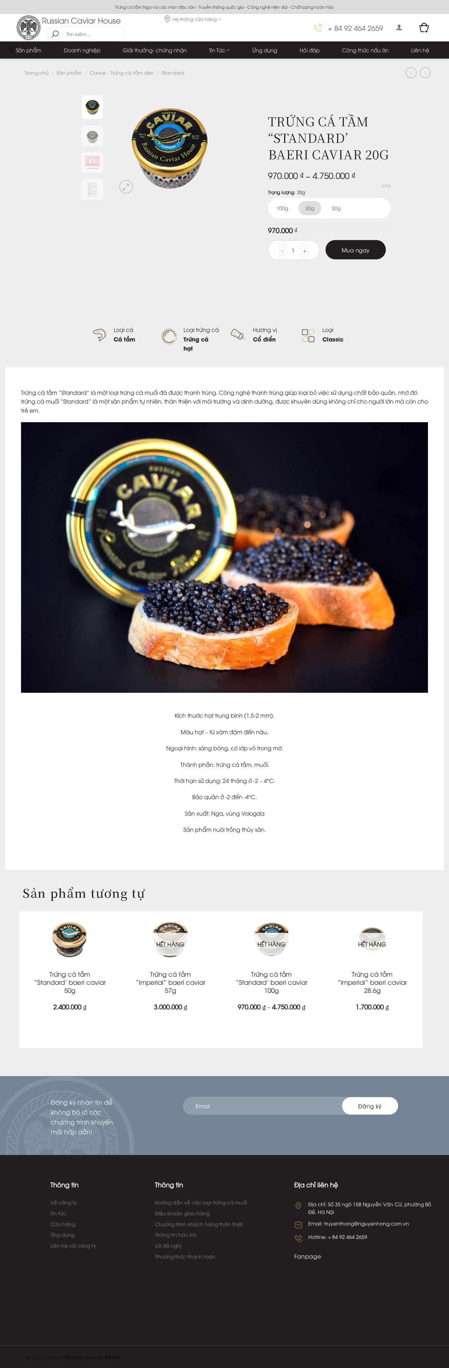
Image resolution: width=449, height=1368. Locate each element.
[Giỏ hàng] (424, 27)
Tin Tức (217, 49)
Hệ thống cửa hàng (195, 19)
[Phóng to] (126, 187)
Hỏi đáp (310, 49)
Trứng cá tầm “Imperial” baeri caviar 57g (170, 982)
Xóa (386, 185)
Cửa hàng (63, 1224)
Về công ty (64, 1202)
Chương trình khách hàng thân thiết (199, 1224)
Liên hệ (420, 49)
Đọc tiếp (168, 1021)
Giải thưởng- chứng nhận (155, 49)
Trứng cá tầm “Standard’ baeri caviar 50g (70, 982)
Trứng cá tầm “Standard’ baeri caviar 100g (271, 982)
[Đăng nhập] (399, 27)
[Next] (211, 145)
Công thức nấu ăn (365, 49)
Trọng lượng (281, 192)
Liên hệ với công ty (73, 1245)
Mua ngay (356, 249)
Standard (173, 72)
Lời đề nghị (168, 1245)
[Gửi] (55, 34)
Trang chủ (37, 72)
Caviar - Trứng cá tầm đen (122, 72)
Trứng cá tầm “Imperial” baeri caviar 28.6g (372, 982)
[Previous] (128, 145)
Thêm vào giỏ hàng (67, 1026)
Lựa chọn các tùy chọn (269, 1026)
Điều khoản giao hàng (182, 1213)
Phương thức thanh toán (185, 1256)
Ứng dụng (264, 49)
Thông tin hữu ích (176, 1234)
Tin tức (58, 1213)
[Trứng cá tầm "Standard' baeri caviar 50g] (70, 938)
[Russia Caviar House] (29, 27)
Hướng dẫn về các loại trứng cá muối (201, 1202)
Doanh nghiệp (82, 49)
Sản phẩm (28, 49)
